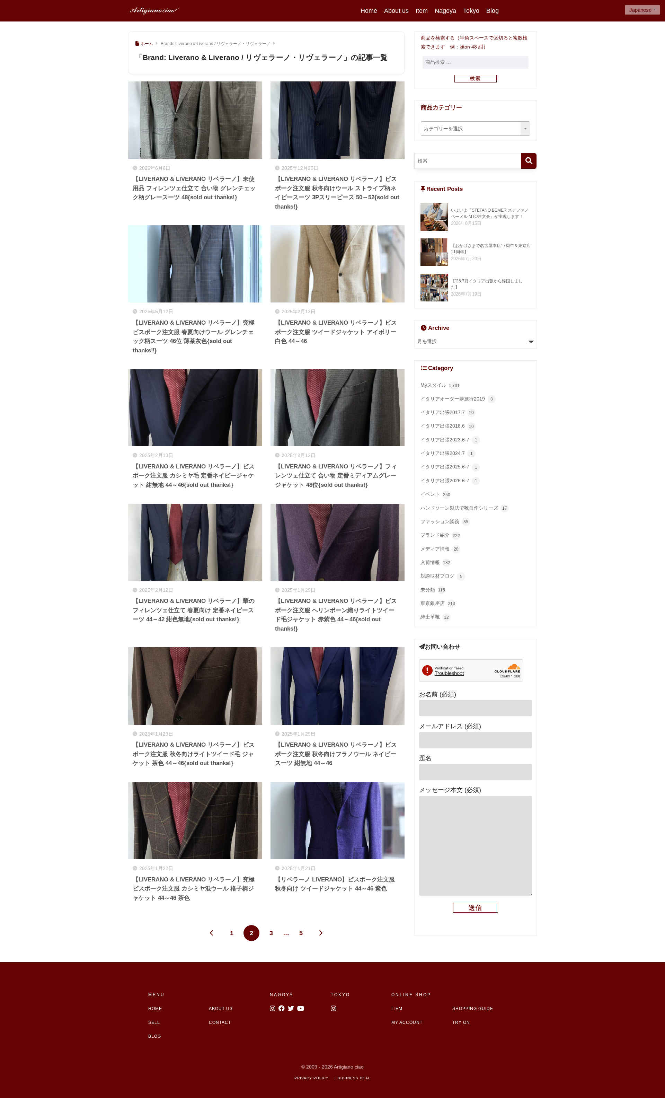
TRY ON (461, 1022)
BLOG (154, 1036)
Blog (492, 10)
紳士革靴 (434, 617)
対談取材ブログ (441, 576)
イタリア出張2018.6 (447, 426)
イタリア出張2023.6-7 (448, 439)
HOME (155, 1008)
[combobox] (476, 128)
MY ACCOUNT (407, 1022)
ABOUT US (221, 1008)
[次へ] (321, 933)
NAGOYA (281, 994)
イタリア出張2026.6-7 (448, 480)
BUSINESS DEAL (354, 1078)
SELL (154, 1022)
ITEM (396, 1008)
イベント (435, 494)
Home (369, 10)
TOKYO (340, 994)
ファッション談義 (444, 521)
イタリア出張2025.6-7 (448, 466)
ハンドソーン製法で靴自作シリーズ (463, 508)
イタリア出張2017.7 (447, 412)
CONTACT (220, 1022)
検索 (475, 78)
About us (396, 10)
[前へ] (212, 933)
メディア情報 (439, 549)
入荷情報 (435, 562)
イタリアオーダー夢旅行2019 (456, 399)
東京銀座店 (437, 603)
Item (422, 10)
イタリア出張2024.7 (446, 453)
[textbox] (475, 129)
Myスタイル (440, 385)
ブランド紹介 (440, 535)
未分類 (432, 589)
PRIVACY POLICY (311, 1078)
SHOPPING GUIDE (472, 1008)
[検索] (529, 161)
